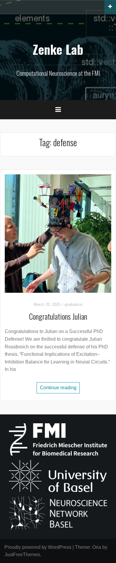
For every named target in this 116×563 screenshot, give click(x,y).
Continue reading (58, 387)
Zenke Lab (58, 49)
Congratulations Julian (58, 316)
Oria (96, 547)
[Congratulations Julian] (58, 233)
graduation (73, 304)
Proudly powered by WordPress (37, 547)
